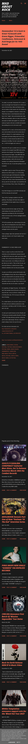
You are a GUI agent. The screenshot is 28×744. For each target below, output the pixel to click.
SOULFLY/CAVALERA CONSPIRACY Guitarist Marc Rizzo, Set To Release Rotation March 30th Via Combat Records (14, 468)
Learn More (11, 742)
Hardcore (13, 351)
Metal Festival (6, 355)
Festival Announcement (14, 347)
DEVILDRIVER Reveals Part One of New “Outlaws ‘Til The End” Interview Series (14, 519)
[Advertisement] (14, 421)
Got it (18, 742)
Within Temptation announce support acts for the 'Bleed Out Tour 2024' (14, 711)
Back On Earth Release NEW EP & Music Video (12, 663)
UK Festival (12, 358)
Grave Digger (15, 349)
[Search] (21, 3)
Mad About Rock (7, 6)
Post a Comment (12, 490)
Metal (14, 353)
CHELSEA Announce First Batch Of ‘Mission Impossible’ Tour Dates (13, 616)
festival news (6, 349)
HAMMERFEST (5, 351)
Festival (4, 347)
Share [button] (3, 360)
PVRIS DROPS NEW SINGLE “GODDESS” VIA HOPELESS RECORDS (13, 568)
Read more (23, 490)
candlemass (10, 344)
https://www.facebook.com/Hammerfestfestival (12, 340)
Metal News (14, 355)
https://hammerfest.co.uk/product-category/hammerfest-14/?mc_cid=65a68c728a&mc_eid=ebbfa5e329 (11, 331)
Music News (5, 358)
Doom (16, 344)
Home (3, 20)
